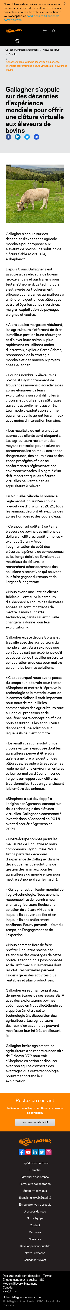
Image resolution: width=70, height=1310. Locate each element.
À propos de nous (35, 1211)
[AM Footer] (21, 1152)
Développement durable (35, 1246)
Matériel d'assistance (35, 1177)
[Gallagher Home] (35, 1141)
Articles (13, 54)
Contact (35, 1225)
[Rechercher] (54, 31)
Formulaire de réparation (35, 1184)
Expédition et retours (35, 1163)
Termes (47, 1276)
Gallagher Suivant (35, 1260)
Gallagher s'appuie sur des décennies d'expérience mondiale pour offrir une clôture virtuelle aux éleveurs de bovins (36, 65)
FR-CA (7, 1291)
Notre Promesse (35, 1253)
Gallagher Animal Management (21, 49)
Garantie (35, 1170)
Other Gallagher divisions (19, 1297)
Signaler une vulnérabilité (35, 1198)
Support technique (35, 1191)
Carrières (35, 1232)
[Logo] (14, 31)
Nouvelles (35, 1239)
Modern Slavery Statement (20, 1284)
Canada (8, 1287)
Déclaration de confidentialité (21, 1276)
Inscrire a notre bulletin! (35, 1122)
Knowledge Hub (51, 49)
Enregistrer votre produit (35, 1205)
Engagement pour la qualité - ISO (23, 1280)
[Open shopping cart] (44, 31)
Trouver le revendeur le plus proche (44, 41)
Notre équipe (35, 1218)
